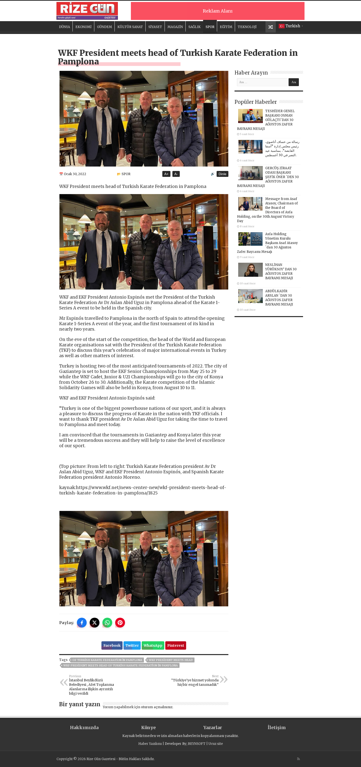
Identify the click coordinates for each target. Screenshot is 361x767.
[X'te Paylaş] (94, 623)
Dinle (222, 174)
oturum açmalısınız (156, 707)
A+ (166, 174)
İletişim (277, 727)
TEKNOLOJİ (247, 27)
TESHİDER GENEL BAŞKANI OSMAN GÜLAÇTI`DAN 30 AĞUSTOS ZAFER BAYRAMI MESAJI (266, 120)
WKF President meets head (171, 660)
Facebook (112, 645)
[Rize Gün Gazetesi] (87, 10)
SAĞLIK (194, 27)
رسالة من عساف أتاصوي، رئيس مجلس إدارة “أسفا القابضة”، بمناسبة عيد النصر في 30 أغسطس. (282, 148)
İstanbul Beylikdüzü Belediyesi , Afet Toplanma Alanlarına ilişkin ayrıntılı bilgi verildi (91, 685)
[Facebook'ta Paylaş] (82, 623)
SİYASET (155, 27)
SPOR (210, 27)
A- (176, 174)
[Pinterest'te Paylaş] (120, 623)
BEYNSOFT (197, 744)
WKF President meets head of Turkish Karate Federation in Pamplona (120, 665)
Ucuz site (215, 744)
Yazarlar (212, 727)
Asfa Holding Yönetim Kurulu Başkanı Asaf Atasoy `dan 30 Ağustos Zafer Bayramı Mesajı (267, 243)
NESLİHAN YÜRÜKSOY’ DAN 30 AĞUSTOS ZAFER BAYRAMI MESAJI (281, 271)
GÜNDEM (104, 27)
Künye (148, 727)
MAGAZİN (175, 27)
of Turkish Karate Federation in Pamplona (107, 660)
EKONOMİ (83, 27)
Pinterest (175, 645)
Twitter (132, 645)
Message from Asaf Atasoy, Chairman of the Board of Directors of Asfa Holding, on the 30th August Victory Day (267, 210)
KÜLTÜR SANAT (130, 27)
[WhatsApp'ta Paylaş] (107, 623)
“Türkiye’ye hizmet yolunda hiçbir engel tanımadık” (195, 681)
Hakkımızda (84, 727)
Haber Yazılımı (150, 744)
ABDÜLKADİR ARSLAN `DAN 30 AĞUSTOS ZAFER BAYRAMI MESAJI (279, 298)
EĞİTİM (226, 27)
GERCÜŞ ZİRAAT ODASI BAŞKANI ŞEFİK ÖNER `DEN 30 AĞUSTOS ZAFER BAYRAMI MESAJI (268, 177)
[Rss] (298, 759)
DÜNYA (64, 27)
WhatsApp (153, 645)
